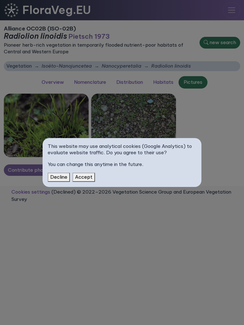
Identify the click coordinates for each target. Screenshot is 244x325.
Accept (83, 177)
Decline (58, 177)
